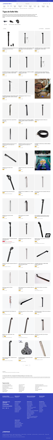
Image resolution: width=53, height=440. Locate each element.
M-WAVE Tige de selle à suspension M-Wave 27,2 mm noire (10, 264)
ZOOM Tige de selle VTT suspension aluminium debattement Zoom (9, 239)
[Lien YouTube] (6, 408)
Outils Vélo (36, 390)
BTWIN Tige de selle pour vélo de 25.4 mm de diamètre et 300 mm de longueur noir (9, 144)
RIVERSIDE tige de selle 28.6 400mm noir (25, 238)
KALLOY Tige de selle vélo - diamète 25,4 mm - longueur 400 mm (9, 358)
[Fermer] (50, 1)
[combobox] (48, 28)
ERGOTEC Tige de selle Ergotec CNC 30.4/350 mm (26, 334)
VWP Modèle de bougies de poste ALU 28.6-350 (42, 357)
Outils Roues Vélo (21, 390)
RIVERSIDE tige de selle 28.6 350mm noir (41, 119)
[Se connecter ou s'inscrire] (48, 4)
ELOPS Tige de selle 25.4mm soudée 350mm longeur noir (9, 120)
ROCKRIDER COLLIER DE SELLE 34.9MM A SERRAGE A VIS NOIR (43, 144)
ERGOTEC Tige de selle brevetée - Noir (8, 334)
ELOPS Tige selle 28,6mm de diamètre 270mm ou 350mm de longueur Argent (26, 264)
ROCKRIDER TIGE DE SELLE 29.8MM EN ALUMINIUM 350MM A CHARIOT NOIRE (26, 72)
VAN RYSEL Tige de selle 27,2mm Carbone (41, 334)
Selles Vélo (5, 24)
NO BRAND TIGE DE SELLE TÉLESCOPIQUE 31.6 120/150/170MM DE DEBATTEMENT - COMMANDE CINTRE (42, 72)
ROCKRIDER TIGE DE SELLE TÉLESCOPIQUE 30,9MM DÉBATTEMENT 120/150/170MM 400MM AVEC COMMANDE (26, 48)
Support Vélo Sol (4, 391)
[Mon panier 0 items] (50, 4)
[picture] (10, 39)
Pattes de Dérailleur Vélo (38, 389)
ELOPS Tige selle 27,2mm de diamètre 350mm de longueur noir (26, 288)
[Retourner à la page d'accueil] (7, 3)
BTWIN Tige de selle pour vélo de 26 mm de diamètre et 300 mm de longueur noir (25, 144)
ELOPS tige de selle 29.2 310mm (7, 287)
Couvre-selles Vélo (11, 24)
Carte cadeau (48, 6)
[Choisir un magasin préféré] (44, 4)
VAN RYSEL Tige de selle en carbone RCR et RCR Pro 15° (26, 168)
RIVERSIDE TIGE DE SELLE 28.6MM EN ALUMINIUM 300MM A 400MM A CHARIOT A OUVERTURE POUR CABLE (26, 120)
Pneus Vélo (36, 388)
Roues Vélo (20, 391)
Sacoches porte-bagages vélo (6, 384)
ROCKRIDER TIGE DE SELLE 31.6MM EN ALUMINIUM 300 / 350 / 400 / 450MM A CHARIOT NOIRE (10, 72)
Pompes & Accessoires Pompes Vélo (7, 388)
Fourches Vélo (4, 389)
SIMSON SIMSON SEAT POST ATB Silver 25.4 (9, 311)
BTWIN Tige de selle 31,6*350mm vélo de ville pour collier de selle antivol (43, 312)
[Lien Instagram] (8, 408)
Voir (42, 96)
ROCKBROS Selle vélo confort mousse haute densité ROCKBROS (26, 358)
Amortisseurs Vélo (5, 390)
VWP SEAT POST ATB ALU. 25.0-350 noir (41, 287)
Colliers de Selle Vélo (17, 24)
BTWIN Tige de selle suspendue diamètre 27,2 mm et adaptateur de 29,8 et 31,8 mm (10, 48)
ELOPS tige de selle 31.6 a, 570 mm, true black (26, 311)
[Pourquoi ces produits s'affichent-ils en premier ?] (39, 28)
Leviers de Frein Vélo (21, 384)
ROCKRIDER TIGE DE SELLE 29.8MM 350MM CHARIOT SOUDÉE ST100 (41, 264)
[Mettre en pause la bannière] (48, 1)
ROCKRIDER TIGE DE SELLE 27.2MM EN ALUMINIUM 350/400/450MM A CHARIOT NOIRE (42, 48)
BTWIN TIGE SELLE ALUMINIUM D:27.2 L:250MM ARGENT (26, 192)
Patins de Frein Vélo (21, 389)
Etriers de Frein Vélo (21, 388)
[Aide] (46, 4)
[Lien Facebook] (3, 408)
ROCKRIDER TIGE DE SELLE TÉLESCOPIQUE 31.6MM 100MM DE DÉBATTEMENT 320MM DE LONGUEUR (10, 96)
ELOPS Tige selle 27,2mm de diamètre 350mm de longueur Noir (42, 192)
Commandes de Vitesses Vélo (39, 384)
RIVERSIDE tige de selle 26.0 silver (7, 215)
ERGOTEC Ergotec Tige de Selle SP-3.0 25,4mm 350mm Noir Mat (42, 239)
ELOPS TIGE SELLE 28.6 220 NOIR (24, 215)
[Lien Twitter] (4, 408)
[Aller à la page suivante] (29, 365)
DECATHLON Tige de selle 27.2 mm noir (25, 95)
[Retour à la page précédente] (23, 365)
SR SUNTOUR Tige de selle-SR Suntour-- (8, 191)
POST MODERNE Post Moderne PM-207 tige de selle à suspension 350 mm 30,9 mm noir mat (42, 216)
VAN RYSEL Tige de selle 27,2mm (7, 167)
